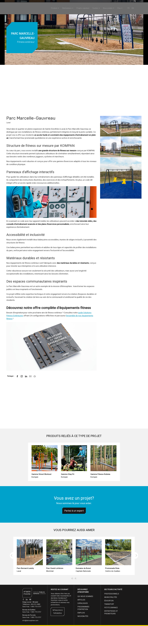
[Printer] (34, 376)
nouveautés (82, 616)
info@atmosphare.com (30, 620)
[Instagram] (21, 376)
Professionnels (111, 594)
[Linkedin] (26, 376)
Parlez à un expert (74, 510)
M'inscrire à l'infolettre (57, 611)
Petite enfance (111, 608)
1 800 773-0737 (35, 606)
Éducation (108, 601)
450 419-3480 (35, 604)
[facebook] (17, 376)
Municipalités (110, 597)
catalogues (82, 603)
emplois (81, 613)
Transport (109, 604)
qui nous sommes (85, 596)
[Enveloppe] (30, 376)
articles (81, 600)
